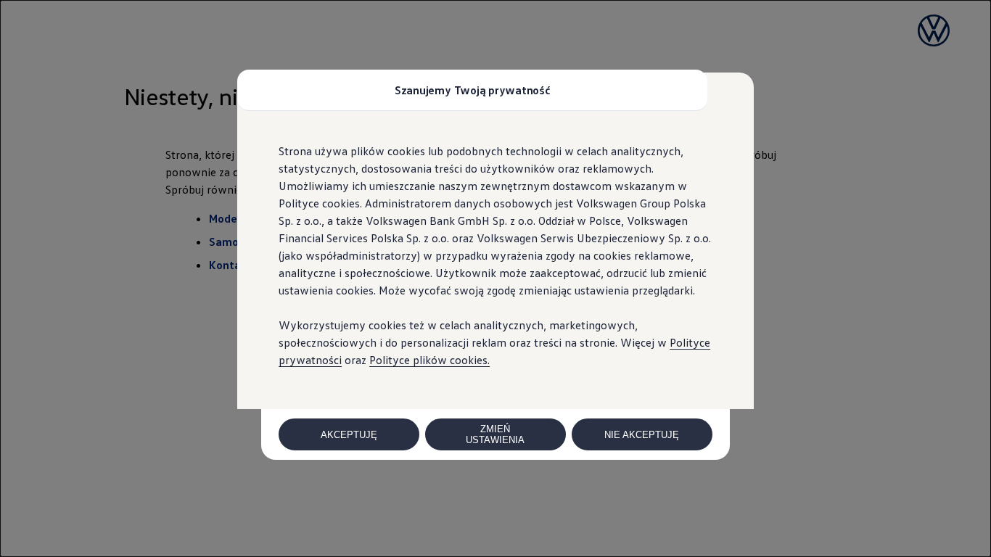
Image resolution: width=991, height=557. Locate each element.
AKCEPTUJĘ (349, 434)
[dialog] (495, 278)
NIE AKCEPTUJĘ (641, 434)
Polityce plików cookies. (429, 359)
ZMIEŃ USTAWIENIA (495, 434)
